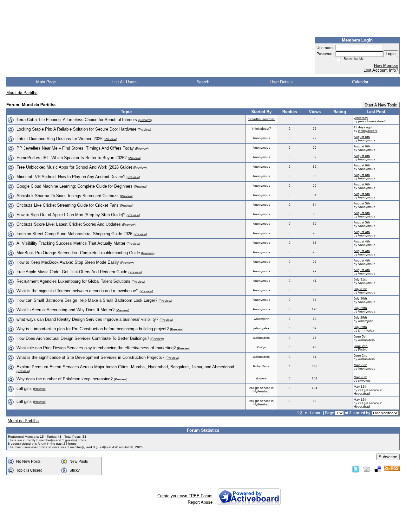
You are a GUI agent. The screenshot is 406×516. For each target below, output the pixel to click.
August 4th (362, 232)
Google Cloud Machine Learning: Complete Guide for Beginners (74, 186)
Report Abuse (200, 502)
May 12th (360, 386)
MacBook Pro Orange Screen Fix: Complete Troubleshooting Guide (78, 252)
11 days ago (363, 127)
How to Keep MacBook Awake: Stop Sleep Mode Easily (67, 262)
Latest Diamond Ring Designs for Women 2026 (59, 138)
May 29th (360, 365)
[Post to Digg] (366, 468)
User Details (281, 82)
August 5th (362, 194)
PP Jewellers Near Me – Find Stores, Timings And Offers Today (75, 148)
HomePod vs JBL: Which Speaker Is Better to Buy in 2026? (71, 157)
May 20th (360, 377)
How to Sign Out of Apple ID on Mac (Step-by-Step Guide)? (70, 214)
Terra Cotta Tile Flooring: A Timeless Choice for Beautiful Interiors (76, 119)
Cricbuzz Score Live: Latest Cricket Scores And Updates (68, 224)
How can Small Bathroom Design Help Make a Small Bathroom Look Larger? (86, 300)
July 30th (360, 298)
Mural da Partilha (21, 92)
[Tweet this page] (355, 468)
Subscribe (388, 457)
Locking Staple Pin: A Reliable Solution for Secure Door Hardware (76, 129)
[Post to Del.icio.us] (378, 468)
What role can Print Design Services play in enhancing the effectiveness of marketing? (96, 347)
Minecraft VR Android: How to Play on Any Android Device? (70, 176)
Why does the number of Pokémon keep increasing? (64, 379)
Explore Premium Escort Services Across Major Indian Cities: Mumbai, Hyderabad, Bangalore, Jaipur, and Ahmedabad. (125, 366)
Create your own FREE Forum (185, 495)
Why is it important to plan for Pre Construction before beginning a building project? (92, 328)
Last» (315, 413)
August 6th (362, 137)
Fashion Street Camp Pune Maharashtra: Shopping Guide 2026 (74, 233)
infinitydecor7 (261, 128)
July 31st (360, 279)
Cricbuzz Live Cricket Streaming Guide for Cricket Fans (67, 205)
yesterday (361, 117)
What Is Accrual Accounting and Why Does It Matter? (65, 309)
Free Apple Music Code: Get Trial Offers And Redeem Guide (71, 271)
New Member (386, 65)
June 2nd (361, 346)
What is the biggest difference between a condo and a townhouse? (77, 290)
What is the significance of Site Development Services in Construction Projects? (90, 357)
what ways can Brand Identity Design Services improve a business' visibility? (87, 319)
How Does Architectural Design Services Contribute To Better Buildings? (82, 338)
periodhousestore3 (261, 119)
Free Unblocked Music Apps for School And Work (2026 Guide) (74, 167)
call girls (24, 388)
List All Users (124, 82)
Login (391, 53)
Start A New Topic (380, 105)
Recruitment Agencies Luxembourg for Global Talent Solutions (73, 281)
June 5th (360, 336)
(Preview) (145, 120)
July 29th (360, 308)
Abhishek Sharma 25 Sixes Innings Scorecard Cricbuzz (67, 195)
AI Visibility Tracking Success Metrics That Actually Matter (70, 243)
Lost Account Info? (380, 70)
